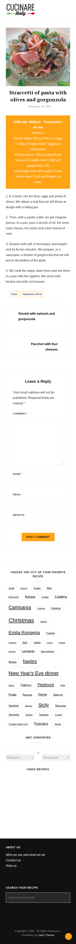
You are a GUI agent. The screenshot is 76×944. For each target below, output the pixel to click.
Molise (13, 662)
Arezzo (23, 588)
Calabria (61, 597)
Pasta (14, 294)
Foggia (50, 633)
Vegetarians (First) (32, 294)
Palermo (26, 685)
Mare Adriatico (47, 651)
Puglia (12, 694)
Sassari (28, 706)
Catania (56, 608)
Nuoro (11, 685)
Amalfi (11, 588)
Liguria (62, 642)
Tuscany (41, 723)
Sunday (29, 715)
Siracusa (60, 705)
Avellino (37, 588)
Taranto (44, 714)
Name (18, 474)
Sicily (43, 705)
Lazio (37, 642)
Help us (11, 865)
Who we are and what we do (25, 854)
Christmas (21, 620)
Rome (42, 694)
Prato (62, 685)
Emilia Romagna (24, 632)
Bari (49, 588)
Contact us (13, 860)
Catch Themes (46, 935)
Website (19, 515)
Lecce (50, 642)
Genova (12, 642)
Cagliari (45, 597)
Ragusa (27, 694)
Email (18, 494)
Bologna (30, 596)
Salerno (58, 694)
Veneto (58, 724)
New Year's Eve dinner (34, 673)
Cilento (43, 621)
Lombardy (28, 651)
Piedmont (46, 685)
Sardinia (14, 705)
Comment (20, 413)
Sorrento (14, 714)
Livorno (12, 651)
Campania (20, 607)
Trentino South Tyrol (18, 724)
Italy (24, 642)
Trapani (58, 715)
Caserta (41, 608)
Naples (30, 661)
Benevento (14, 597)
